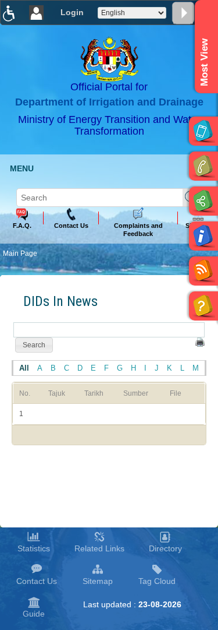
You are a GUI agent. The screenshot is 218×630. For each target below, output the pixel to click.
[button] (34, 345)
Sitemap (98, 581)
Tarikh (93, 393)
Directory (165, 548)
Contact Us (36, 581)
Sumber (135, 393)
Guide (34, 613)
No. (24, 393)
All (24, 368)
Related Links (99, 548)
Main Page (20, 253)
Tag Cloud (157, 581)
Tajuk (56, 393)
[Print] (200, 342)
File (175, 393)
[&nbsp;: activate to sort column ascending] (199, 393)
